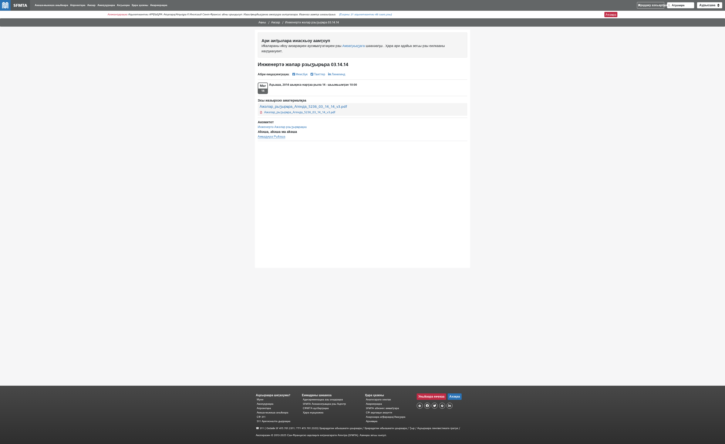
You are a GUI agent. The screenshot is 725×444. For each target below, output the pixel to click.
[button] (709, 5)
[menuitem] (51, 5)
